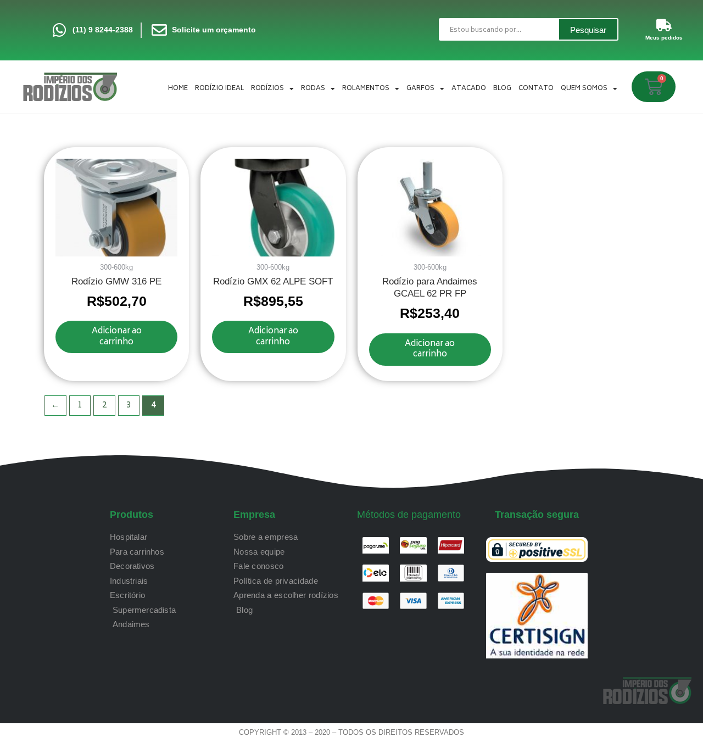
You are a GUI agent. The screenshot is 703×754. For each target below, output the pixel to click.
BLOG (502, 88)
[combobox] (498, 29)
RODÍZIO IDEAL (219, 88)
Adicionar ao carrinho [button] (117, 337)
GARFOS (420, 88)
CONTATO (536, 88)
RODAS (313, 88)
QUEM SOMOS (584, 88)
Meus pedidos (664, 38)
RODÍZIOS (267, 88)
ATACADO (468, 88)
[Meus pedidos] (664, 25)
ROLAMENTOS (365, 88)
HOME (178, 88)
